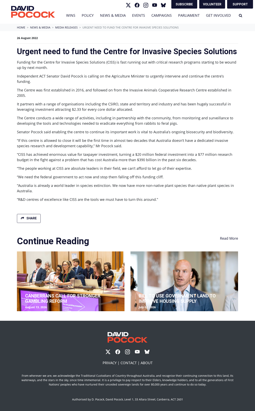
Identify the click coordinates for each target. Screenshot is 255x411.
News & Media (40, 27)
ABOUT (147, 362)
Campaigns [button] (161, 15)
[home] (33, 12)
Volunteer (212, 4)
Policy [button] (88, 15)
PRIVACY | (112, 362)
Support (240, 4)
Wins (70, 15)
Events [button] (138, 15)
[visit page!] (128, 5)
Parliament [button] (189, 15)
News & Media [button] (114, 15)
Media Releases (66, 27)
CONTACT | (131, 362)
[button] (240, 15)
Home (21, 27)
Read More (229, 238)
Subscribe (184, 4)
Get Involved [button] (218, 15)
